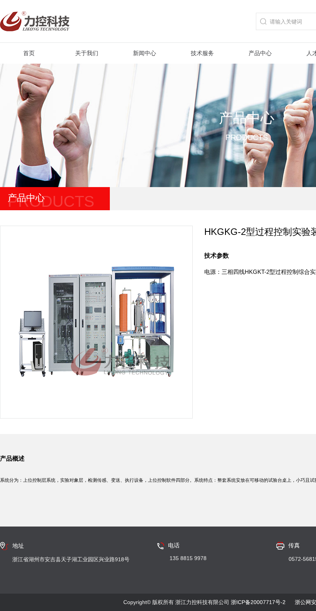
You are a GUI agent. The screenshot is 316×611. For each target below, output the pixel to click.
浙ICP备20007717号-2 (258, 602)
